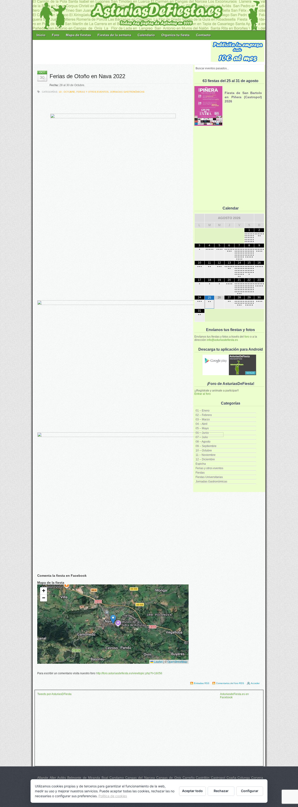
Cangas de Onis (168, 777)
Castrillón (203, 777)
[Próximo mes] (259, 218)
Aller (53, 777)
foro (246, 336)
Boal (105, 777)
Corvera (257, 777)
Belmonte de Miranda (83, 777)
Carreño (189, 777)
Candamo (116, 777)
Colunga (243, 777)
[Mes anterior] (199, 218)
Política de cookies (112, 796)
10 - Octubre (67, 92)
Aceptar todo (192, 791)
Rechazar (221, 791)
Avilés (61, 777)
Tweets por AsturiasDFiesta (54, 694)
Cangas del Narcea (140, 777)
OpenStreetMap (177, 662)
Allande (42, 777)
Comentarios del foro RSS (230, 683)
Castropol (218, 777)
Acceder (255, 683)
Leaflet (158, 662)
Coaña (231, 777)
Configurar (249, 791)
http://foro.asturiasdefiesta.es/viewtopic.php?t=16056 (129, 673)
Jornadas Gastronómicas (127, 92)
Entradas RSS (201, 683)
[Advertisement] (122, 51)
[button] (113, 619)
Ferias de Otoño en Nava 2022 (87, 76)
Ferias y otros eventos (92, 92)
